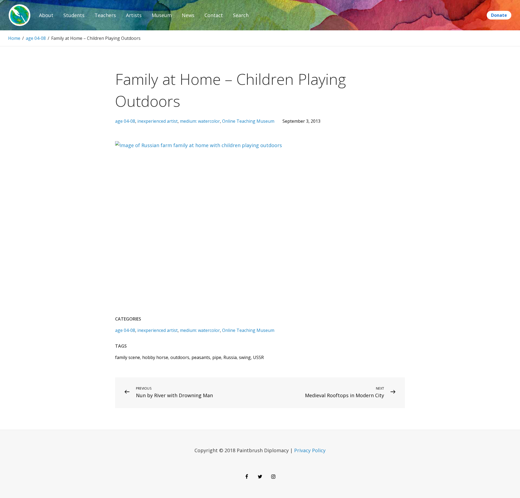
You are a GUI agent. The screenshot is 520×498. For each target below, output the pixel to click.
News (188, 15)
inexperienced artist (157, 121)
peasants (200, 357)
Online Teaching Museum (248, 121)
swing (245, 357)
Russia (230, 357)
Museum (162, 15)
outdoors (179, 357)
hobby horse (155, 357)
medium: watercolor (200, 121)
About (46, 15)
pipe (216, 357)
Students (73, 15)
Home (14, 38)
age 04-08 (36, 38)
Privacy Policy (310, 450)
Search (241, 15)
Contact (213, 15)
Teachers (105, 15)
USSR (258, 357)
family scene (127, 357)
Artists (134, 15)
